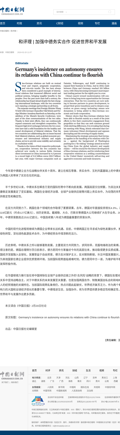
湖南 (43, 381)
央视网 (97, 387)
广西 (61, 381)
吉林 (95, 377)
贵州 (98, 381)
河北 (67, 377)
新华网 (61, 387)
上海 (115, 377)
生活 (88, 370)
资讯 (39, 23)
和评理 (13, 31)
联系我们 (14, 382)
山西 (76, 377)
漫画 (114, 23)
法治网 (90, 390)
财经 (74, 370)
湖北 (34, 381)
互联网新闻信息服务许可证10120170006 (84, 397)
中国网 (73, 387)
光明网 (35, 390)
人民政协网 (77, 390)
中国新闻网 (61, 390)
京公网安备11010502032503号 (60, 402)
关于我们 (4, 382)
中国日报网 (4, 31)
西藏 (116, 381)
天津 (58, 377)
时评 (48, 370)
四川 (88, 381)
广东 (52, 381)
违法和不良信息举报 (56, 397)
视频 (80, 23)
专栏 (97, 23)
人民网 (50, 387)
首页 (2, 23)
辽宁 (86, 377)
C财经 (59, 23)
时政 (19, 23)
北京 (49, 377)
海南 (70, 381)
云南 (107, 381)
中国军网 (47, 390)
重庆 (79, 381)
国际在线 (85, 387)
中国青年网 (110, 387)
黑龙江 (105, 377)
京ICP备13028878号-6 (110, 402)
